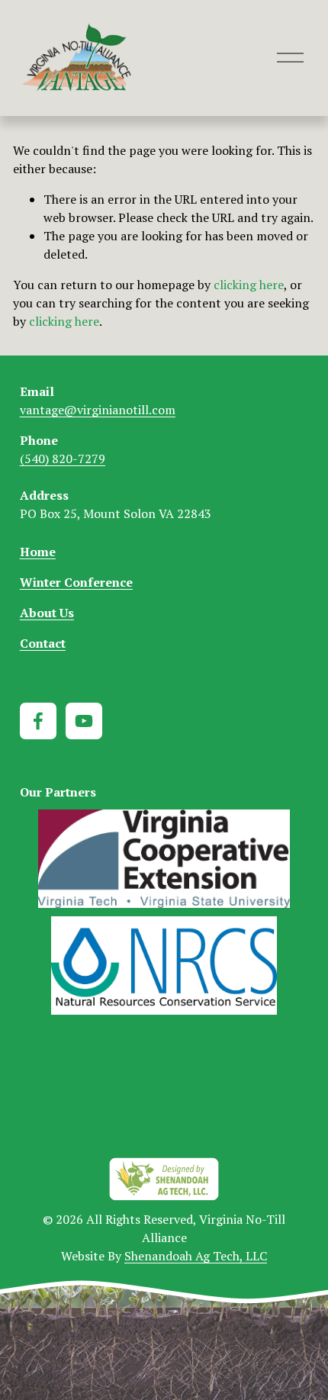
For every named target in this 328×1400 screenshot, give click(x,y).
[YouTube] (84, 721)
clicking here (249, 284)
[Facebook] (38, 721)
